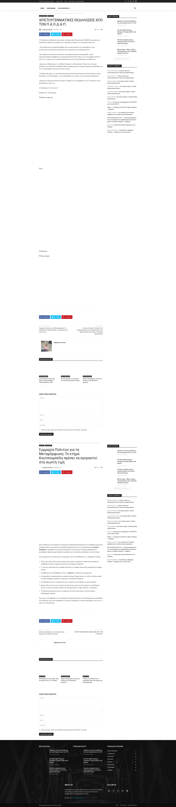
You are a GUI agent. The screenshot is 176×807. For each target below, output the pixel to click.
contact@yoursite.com (78, 798)
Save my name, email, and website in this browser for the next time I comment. (64, 430)
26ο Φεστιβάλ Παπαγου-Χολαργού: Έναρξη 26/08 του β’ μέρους (126, 31)
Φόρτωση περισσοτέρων (121, 59)
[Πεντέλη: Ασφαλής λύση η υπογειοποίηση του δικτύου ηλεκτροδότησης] (111, 42)
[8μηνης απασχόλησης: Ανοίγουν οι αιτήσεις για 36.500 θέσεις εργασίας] (93, 370)
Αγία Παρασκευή (48, 13)
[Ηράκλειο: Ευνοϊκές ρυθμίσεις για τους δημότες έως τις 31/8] (111, 23)
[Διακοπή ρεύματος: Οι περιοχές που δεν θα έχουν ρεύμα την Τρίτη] (71, 370)
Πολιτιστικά (50, 16)
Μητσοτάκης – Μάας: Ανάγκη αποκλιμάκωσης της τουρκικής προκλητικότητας (127, 51)
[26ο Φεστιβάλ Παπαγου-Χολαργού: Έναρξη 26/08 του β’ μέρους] (111, 32)
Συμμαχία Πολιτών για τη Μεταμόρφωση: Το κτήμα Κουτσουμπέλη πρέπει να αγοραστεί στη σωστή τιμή (53, 330)
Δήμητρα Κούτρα (47, 29)
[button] (135, 8)
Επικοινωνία (123, 805)
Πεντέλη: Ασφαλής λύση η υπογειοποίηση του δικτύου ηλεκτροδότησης (126, 41)
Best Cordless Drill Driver (114, 118)
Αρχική (41, 13)
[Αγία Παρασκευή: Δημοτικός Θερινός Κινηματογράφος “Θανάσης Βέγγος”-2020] (49, 370)
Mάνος (109, 107)
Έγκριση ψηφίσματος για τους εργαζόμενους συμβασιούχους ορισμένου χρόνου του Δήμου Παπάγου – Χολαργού (121, 119)
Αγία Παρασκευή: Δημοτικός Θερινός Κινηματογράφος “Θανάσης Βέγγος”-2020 (47, 380)
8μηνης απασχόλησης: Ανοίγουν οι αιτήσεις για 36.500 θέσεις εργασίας (92, 380)
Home (117, 805)
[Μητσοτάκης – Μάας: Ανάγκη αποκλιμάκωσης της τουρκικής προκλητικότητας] (111, 52)
